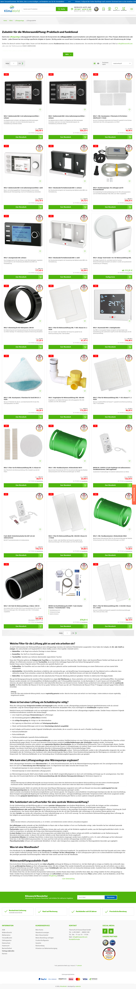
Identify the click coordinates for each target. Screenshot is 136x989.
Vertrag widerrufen (8, 951)
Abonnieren (110, 897)
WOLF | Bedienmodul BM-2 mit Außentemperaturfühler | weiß (23, 188)
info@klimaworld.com (80, 937)
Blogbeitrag (53, 876)
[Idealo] (112, 943)
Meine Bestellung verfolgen (45, 938)
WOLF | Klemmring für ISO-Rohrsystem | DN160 (19, 327)
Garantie (38, 943)
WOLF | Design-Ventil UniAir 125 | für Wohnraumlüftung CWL (112, 258)
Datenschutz (6, 943)
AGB (3, 930)
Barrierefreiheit (7, 948)
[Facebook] (105, 931)
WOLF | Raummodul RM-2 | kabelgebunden (106, 327)
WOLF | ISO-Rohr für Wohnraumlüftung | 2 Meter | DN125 (21, 606)
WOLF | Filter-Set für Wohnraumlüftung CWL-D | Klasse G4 (22, 467)
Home (5, 20)
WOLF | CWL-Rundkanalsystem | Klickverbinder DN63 (110, 536)
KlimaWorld (63, 986)
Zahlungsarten (6, 940)
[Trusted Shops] (96, 9)
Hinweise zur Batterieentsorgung (46, 948)
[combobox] (45, 9)
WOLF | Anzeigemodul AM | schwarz (15, 258)
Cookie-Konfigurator (42, 940)
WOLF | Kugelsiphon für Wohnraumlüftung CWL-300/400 (66, 397)
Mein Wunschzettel (42, 935)
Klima (11, 20)
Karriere (4, 954)
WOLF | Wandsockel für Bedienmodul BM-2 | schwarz (65, 188)
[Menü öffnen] (131, 9)
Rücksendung (40, 946)
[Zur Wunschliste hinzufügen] (40, 109)
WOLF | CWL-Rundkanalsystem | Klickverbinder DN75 (65, 467)
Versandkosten (7, 938)
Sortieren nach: (105, 63)
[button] (94, 63)
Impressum (5, 946)
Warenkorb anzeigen (42, 932)
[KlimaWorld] (118, 953)
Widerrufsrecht (7, 932)
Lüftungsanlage (19, 20)
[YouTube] (111, 931)
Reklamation (6, 935)
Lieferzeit (79, 965)
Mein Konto (39, 930)
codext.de (78, 986)
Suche (63, 9)
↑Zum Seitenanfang (68, 879)
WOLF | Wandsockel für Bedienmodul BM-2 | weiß (64, 258)
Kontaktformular (74, 939)
